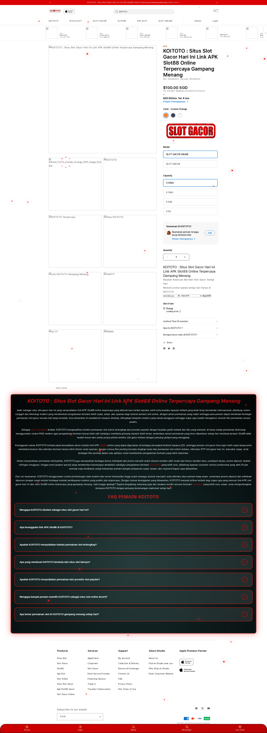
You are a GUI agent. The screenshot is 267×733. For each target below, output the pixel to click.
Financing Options (97, 679)
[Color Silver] (180, 115)
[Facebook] (165, 348)
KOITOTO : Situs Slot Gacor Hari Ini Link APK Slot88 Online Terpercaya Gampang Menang (133, 2)
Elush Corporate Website (161, 674)
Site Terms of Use (127, 689)
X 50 (168, 211)
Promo (27, 730)
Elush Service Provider (99, 674)
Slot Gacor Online (66, 694)
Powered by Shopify (201, 723)
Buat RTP (207, 296)
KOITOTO (53, 21)
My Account (124, 658)
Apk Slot (61, 674)
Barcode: (184, 79)
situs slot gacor (39, 430)
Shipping (180, 91)
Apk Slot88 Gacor (66, 689)
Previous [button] (50, 2)
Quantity (167, 250)
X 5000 (170, 183)
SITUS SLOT (75, 21)
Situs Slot (62, 658)
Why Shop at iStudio (159, 668)
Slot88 (103, 445)
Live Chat (240, 730)
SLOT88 (122, 21)
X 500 (169, 202)
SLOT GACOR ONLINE (177, 154)
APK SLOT (142, 21)
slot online (155, 465)
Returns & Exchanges (128, 668)
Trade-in (92, 684)
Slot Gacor (62, 663)
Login (80, 730)
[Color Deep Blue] (173, 115)
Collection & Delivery (128, 663)
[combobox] (144, 11)
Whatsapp (186, 730)
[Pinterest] (174, 348)
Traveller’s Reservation (99, 689)
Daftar (133, 730)
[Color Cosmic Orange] (166, 115)
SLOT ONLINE (165, 21)
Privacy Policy (125, 684)
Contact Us (124, 674)
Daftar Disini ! (174, 2)
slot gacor (197, 484)
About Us (153, 658)
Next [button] (217, 2)
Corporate (93, 663)
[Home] (55, 10)
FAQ (120, 679)
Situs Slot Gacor (65, 684)
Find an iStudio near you (161, 663)
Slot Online (62, 679)
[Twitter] (170, 348)
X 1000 (169, 192)
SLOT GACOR (100, 21)
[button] (53, 21)
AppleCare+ (93, 658)
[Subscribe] (100, 716)
